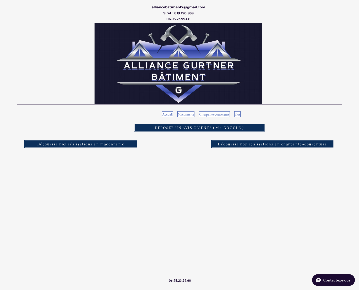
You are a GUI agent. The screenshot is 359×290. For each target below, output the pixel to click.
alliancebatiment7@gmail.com (178, 7)
